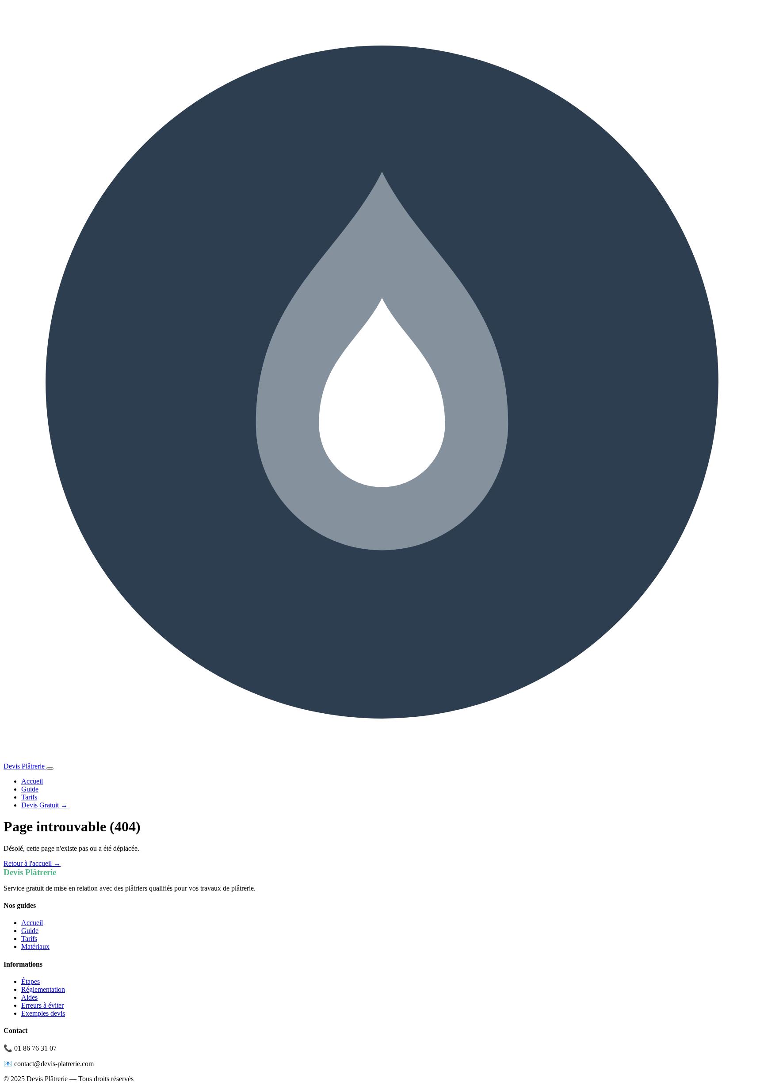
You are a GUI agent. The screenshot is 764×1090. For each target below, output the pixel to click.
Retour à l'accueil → (32, 863)
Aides (29, 997)
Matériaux (35, 946)
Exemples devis (43, 1013)
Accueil (32, 781)
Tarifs (29, 797)
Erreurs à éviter (42, 1005)
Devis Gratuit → (44, 805)
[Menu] (49, 768)
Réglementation (43, 989)
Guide (29, 789)
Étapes (30, 981)
